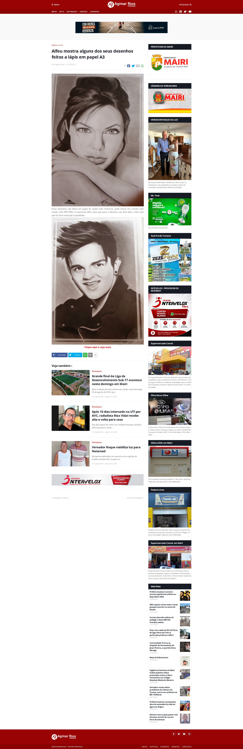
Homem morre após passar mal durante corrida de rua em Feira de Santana (164, 717)
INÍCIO (54, 11)
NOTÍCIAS (154, 746)
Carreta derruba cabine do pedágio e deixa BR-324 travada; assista (162, 620)
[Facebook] (128, 66)
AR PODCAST (72, 11)
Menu (56, 4)
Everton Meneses (75, 746)
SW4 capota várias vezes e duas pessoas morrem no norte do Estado (164, 607)
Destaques (97, 371)
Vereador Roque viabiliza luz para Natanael (116, 449)
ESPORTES (164, 746)
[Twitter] (133, 66)
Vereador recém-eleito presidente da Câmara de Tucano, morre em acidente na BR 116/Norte (163, 691)
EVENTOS (83, 11)
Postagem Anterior (61, 498)
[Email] (137, 66)
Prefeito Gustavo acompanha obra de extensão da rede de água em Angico (163, 704)
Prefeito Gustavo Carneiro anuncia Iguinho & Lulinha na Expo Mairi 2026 (163, 594)
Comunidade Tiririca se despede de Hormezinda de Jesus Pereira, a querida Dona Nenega (163, 647)
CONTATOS (94, 11)
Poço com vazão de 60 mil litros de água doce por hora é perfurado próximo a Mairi (164, 632)
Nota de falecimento (159, 657)
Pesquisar (184, 4)
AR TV (61, 11)
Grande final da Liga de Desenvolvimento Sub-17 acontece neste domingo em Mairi (117, 380)
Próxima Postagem (135, 498)
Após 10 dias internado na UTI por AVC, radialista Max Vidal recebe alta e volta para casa (116, 415)
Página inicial (57, 45)
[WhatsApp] (142, 66)
